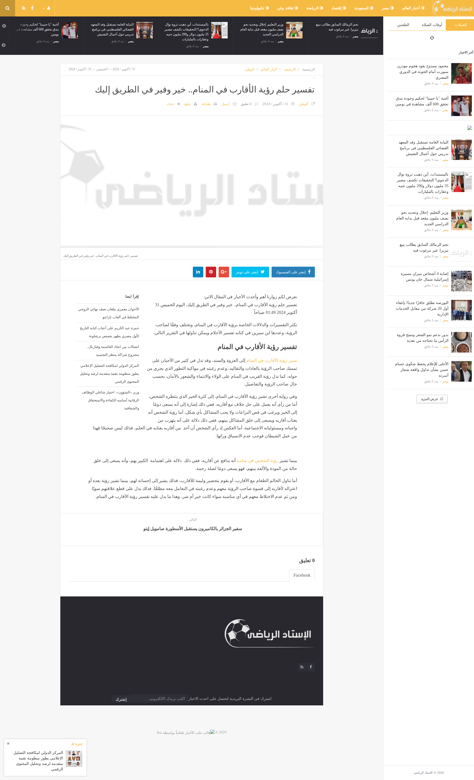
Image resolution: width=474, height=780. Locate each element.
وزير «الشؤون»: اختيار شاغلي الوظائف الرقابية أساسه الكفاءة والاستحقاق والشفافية (110, 400)
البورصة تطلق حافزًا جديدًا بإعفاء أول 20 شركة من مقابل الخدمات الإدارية (422, 308)
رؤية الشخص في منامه (257, 460)
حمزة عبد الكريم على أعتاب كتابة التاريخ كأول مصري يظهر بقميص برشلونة (109, 331)
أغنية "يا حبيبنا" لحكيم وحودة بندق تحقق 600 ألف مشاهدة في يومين (37, 29)
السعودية (362, 8)
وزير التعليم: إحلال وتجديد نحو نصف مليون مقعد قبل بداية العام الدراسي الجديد (422, 218)
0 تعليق (246, 104)
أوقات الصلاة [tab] (432, 25)
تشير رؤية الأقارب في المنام (271, 360)
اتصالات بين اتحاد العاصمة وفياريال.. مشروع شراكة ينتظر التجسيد (113, 350)
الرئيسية (308, 69)
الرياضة (313, 8)
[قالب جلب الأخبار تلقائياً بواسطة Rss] (186, 732)
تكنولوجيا (258, 8)
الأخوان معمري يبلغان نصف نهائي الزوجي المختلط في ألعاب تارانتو (108, 312)
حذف (170, 104)
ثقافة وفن (286, 8)
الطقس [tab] (403, 25)
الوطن (250, 69)
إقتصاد (337, 8)
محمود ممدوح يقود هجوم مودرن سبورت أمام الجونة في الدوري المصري (422, 72)
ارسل (225, 104)
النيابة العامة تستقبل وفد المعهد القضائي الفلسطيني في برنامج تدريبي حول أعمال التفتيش (423, 148)
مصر (386, 8)
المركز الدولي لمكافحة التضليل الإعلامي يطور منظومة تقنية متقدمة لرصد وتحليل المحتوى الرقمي (109, 373)
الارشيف (290, 69)
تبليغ (187, 104)
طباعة (206, 104)
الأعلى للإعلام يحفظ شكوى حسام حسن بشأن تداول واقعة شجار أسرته (421, 370)
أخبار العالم (411, 8)
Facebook (302, 575)
